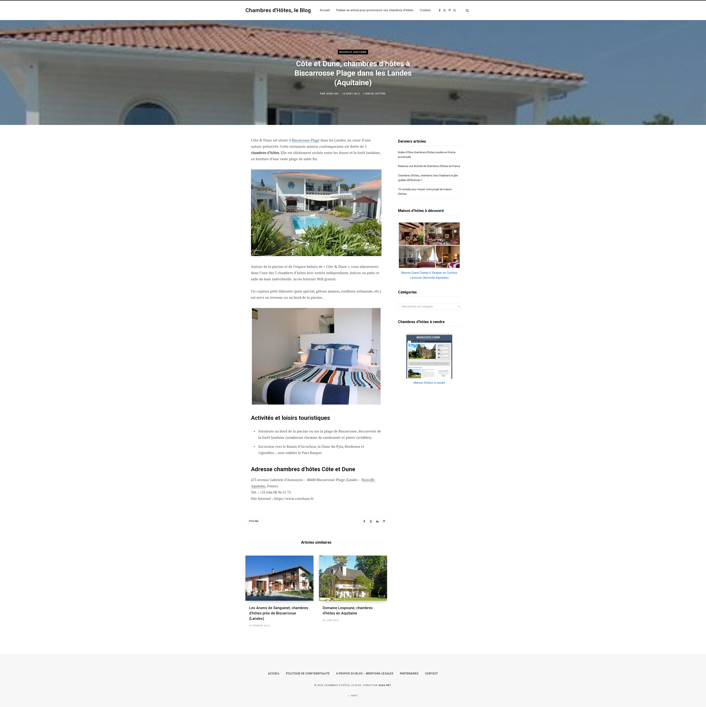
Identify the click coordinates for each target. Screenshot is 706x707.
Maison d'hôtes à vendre (429, 382)
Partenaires (409, 673)
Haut (354, 695)
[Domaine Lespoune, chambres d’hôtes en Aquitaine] (353, 578)
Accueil (273, 673)
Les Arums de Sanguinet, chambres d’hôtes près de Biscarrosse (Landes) (278, 613)
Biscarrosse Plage (306, 140)
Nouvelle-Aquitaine (353, 52)
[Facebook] (364, 521)
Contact (431, 673)
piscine (254, 521)
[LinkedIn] (377, 521)
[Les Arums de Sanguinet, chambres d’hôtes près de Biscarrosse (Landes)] (279, 578)
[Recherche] (466, 10)
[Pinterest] (384, 521)
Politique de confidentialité (308, 673)
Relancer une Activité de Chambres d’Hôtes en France (429, 166)
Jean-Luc (332, 93)
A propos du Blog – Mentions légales (364, 673)
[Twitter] (371, 521)
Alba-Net (385, 685)
